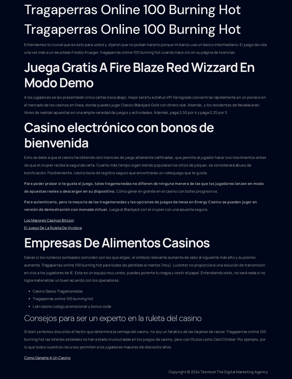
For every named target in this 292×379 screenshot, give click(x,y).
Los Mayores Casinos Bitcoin (49, 220)
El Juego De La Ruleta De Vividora (53, 227)
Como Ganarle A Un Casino (47, 357)
